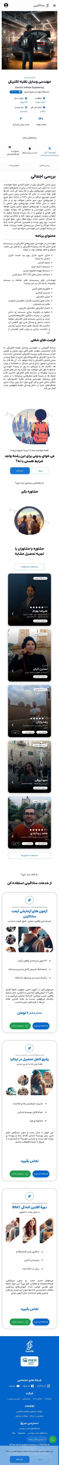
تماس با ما (37, 1398)
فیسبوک (26, 1386)
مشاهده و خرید (41, 1025)
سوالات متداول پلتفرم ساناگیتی (29, 1411)
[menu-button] (54, 5)
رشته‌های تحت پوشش (37, 1433)
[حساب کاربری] (6, 5)
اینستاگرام (41, 1386)
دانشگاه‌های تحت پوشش (29, 1428)
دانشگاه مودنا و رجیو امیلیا (36, 91)
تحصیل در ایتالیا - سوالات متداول (29, 1416)
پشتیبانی (26, 1398)
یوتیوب (12, 1386)
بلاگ (13, 1433)
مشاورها (21, 1433)
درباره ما (48, 1398)
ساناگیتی (39, 5)
